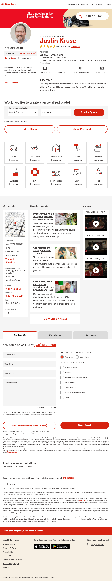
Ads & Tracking (9, 544)
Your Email (9, 373)
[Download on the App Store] (42, 546)
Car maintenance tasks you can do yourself (42, 250)
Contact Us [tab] (20, 335)
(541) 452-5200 (13, 289)
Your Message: (11, 383)
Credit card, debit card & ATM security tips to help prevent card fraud (43, 285)
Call (6, 58)
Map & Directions (10, 260)
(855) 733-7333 (12, 452)
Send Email (85, 425)
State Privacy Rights (11, 564)
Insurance (72, 4)
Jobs (92, 4)
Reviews (84, 4)
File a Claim (30, 129)
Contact (100, 4)
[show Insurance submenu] (78, 4)
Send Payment (82, 129)
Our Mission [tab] (55, 335)
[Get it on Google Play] (60, 546)
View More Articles (55, 319)
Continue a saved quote (15, 122)
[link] (9, 4)
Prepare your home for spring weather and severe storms (43, 216)
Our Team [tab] (90, 335)
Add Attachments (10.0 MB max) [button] (29, 425)
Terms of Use (8, 556)
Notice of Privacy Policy (12, 560)
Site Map (6, 567)
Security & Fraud (9, 548)
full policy (82, 500)
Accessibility (8, 552)
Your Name (9, 355)
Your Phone (9, 364)
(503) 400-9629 (14, 296)
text (13, 58)
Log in (108, 4)
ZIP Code (46, 112)
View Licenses (11, 83)
